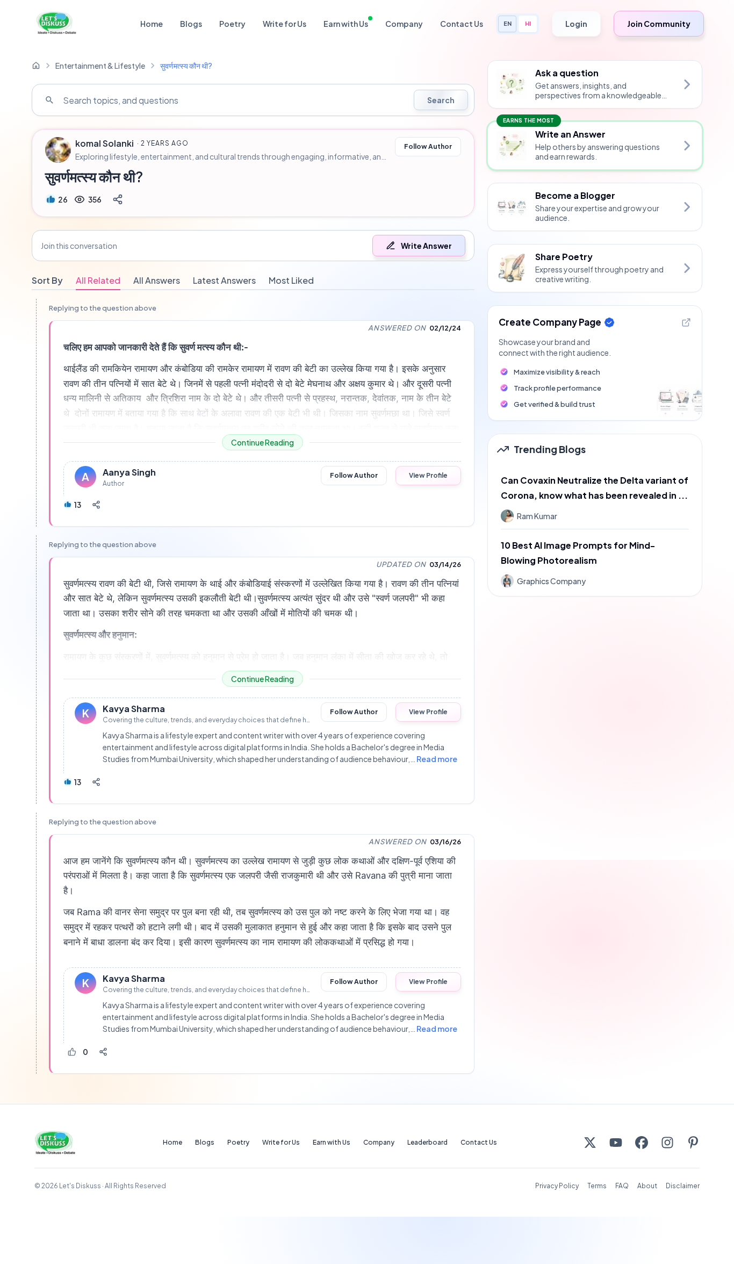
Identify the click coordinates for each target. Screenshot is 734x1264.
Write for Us (284, 23)
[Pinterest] (693, 1142)
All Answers (156, 280)
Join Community (658, 23)
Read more (436, 759)
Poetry (232, 23)
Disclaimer (683, 1186)
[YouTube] (615, 1142)
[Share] (117, 199)
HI (528, 23)
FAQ (622, 1186)
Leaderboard (427, 1142)
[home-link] (36, 65)
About (647, 1186)
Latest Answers (224, 280)
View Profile (428, 475)
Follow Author (428, 146)
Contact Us (461, 23)
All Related (98, 280)
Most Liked (291, 280)
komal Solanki (104, 143)
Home (151, 23)
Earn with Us (345, 23)
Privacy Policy (557, 1186)
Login (576, 23)
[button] (253, 245)
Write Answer (426, 245)
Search (441, 100)
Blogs (191, 23)
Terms (597, 1186)
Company (404, 23)
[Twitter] (590, 1142)
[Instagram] (667, 1142)
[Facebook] (641, 1142)
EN (507, 23)
